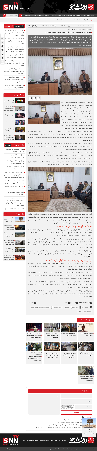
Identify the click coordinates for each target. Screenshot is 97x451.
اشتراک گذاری (31, 303)
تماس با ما (57, 440)
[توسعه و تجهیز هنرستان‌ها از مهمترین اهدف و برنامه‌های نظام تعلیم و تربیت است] (34, 346)
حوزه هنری (67, 307)
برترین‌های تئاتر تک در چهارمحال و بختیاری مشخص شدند (34, 336)
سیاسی (68, 15)
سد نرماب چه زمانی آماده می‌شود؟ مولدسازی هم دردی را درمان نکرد (9, 235)
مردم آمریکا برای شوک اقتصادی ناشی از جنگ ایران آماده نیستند (9, 130)
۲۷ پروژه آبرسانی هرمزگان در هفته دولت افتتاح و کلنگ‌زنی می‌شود (14, 86)
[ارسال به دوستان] (36, 26)
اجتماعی (47, 15)
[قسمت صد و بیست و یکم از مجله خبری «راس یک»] (20, 100)
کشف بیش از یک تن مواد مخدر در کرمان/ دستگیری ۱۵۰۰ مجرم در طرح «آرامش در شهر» (14, 32)
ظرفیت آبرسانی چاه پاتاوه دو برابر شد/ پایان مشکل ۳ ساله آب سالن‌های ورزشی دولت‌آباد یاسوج (15, 49)
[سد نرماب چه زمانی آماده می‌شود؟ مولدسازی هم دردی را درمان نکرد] (20, 234)
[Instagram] (2, 46)
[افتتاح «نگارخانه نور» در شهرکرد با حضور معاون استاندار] (69, 327)
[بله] (2, 50)
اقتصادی (53, 15)
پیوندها (42, 440)
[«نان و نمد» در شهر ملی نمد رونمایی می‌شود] (86, 327)
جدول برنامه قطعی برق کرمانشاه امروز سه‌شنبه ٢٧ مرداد (15, 168)
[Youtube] (2, 38)
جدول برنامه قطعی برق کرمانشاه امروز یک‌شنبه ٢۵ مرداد (15, 156)
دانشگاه (78, 15)
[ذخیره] (33, 26)
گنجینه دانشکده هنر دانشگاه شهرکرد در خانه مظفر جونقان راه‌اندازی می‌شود (86, 378)
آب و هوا (36, 440)
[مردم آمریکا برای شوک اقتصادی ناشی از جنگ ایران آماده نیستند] (20, 129)
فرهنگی (58, 15)
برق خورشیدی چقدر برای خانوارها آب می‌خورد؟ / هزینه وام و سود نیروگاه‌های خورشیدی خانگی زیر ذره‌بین (9, 227)
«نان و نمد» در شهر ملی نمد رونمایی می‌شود (87, 335)
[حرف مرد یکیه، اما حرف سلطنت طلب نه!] (20, 115)
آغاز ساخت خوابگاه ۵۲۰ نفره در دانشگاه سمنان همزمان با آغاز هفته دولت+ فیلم (14, 71)
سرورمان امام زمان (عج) (9, 121)
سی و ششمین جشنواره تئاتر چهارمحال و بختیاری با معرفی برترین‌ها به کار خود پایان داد (52, 355)
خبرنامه (47, 440)
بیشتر (6, 95)
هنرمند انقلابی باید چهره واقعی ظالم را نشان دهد (86, 354)
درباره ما (64, 440)
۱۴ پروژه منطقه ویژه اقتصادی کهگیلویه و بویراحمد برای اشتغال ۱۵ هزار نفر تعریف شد (14, 79)
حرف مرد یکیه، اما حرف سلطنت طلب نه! (9, 115)
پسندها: (66, 303)
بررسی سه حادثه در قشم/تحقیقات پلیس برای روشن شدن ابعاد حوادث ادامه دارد (14, 63)
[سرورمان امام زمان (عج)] (20, 122)
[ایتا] (2, 54)
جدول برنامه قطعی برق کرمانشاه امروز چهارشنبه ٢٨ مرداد (15, 162)
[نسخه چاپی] (29, 26)
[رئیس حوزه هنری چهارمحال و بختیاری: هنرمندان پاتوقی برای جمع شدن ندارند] (69, 346)
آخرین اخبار (17, 26)
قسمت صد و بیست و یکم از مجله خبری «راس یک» (9, 101)
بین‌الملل (63, 15)
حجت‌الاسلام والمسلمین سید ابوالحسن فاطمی (41, 307)
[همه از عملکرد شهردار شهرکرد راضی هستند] (52, 327)
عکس (38, 15)
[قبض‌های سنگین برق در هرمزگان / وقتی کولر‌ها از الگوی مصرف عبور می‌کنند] (20, 242)
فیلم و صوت (33, 15)
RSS (24, 440)
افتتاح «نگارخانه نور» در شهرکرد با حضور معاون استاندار (68, 335)
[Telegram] (2, 42)
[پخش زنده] (20, 15)
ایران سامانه (5, 449)
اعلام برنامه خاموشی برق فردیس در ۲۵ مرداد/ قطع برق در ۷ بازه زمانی (14, 182)
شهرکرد (79, 311)
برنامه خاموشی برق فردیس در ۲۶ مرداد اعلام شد (15, 193)
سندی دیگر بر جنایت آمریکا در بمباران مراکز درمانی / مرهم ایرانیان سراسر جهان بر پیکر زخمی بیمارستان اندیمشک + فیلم (9, 250)
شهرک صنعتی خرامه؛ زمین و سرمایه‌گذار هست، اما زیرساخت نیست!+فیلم (9, 220)
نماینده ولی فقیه (87, 311)
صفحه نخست (90, 15)
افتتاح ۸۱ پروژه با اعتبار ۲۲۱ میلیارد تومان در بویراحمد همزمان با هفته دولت (72, 20)
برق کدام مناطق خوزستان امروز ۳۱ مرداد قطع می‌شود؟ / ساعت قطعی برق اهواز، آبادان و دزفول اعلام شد (14, 175)
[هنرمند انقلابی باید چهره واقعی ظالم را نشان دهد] (86, 346)
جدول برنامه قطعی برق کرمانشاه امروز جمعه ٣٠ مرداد (15, 150)
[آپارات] (2, 57)
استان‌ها (73, 15)
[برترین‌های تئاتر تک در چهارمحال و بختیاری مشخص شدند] (34, 327)
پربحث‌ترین (7, 26)
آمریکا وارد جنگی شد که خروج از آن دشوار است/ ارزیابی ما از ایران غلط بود (9, 137)
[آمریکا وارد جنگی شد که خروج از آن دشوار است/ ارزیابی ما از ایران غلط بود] (20, 137)
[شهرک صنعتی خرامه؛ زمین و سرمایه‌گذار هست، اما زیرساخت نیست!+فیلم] (20, 219)
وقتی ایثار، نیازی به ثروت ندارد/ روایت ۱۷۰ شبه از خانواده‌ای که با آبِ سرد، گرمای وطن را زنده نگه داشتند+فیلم (9, 257)
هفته (9, 145)
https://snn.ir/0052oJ (84, 302)
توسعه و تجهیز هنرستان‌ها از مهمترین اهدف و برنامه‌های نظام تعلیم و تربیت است (34, 359)
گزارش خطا (74, 303)
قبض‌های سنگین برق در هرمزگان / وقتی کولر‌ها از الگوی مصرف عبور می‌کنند (9, 242)
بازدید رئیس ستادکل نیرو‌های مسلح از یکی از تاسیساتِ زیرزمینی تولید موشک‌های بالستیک (9, 108)
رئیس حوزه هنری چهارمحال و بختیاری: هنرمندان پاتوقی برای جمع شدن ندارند (69, 355)
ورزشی (42, 15)
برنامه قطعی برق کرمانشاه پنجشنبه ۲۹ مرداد (14, 187)
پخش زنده (83, 15)
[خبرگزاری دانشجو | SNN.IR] (81, 7)
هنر (82, 307)
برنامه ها (27, 15)
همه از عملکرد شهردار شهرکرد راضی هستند (52, 336)
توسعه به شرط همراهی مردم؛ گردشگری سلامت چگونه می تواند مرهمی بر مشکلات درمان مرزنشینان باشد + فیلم (14, 202)
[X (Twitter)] (2, 61)
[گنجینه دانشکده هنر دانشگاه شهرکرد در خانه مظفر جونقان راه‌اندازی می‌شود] (86, 370)
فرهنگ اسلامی (75, 307)
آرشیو (52, 440)
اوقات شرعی (30, 440)
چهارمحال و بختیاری (82, 26)
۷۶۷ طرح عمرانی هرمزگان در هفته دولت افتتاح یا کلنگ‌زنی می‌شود (14, 56)
